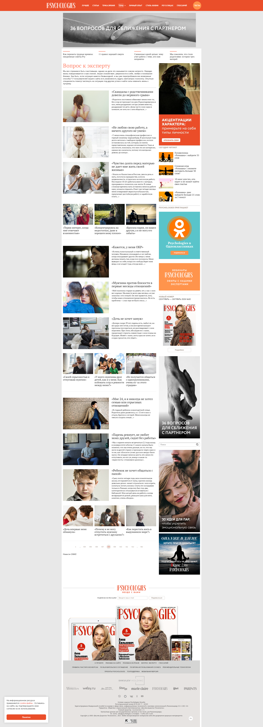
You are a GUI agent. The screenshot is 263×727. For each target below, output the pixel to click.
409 (114, 547)
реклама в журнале (131, 663)
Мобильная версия (150, 671)
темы (121, 5)
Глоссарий (182, 5)
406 (96, 547)
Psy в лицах (167, 5)
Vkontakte (131, 696)
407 (102, 547)
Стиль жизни (152, 5)
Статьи (95, 5)
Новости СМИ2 (69, 554)
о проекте (99, 663)
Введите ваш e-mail (126, 598)
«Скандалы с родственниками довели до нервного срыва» (132, 93)
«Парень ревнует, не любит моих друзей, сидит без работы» (134, 436)
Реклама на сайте (113, 663)
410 (120, 547)
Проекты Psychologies (115, 671)
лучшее (85, 5)
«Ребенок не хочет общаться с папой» (132, 472)
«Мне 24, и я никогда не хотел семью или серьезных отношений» (132, 402)
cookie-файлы (26, 703)
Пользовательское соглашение (114, 667)
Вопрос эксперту (149, 663)
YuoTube (142, 696)
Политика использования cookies (145, 667)
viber (119, 696)
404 (84, 547)
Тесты (197, 5)
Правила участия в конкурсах (85, 667)
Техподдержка (133, 671)
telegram (125, 696)
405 (90, 547)
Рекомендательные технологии (177, 667)
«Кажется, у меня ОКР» (127, 247)
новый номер (166, 296)
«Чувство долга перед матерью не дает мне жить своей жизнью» (133, 166)
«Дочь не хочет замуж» (127, 318)
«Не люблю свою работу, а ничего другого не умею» (129, 129)
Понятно (26, 717)
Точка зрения (108, 5)
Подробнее (179, 350)
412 (133, 547)
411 (127, 547)
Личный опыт (135, 5)
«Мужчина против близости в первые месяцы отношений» (132, 284)
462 (141, 547)
